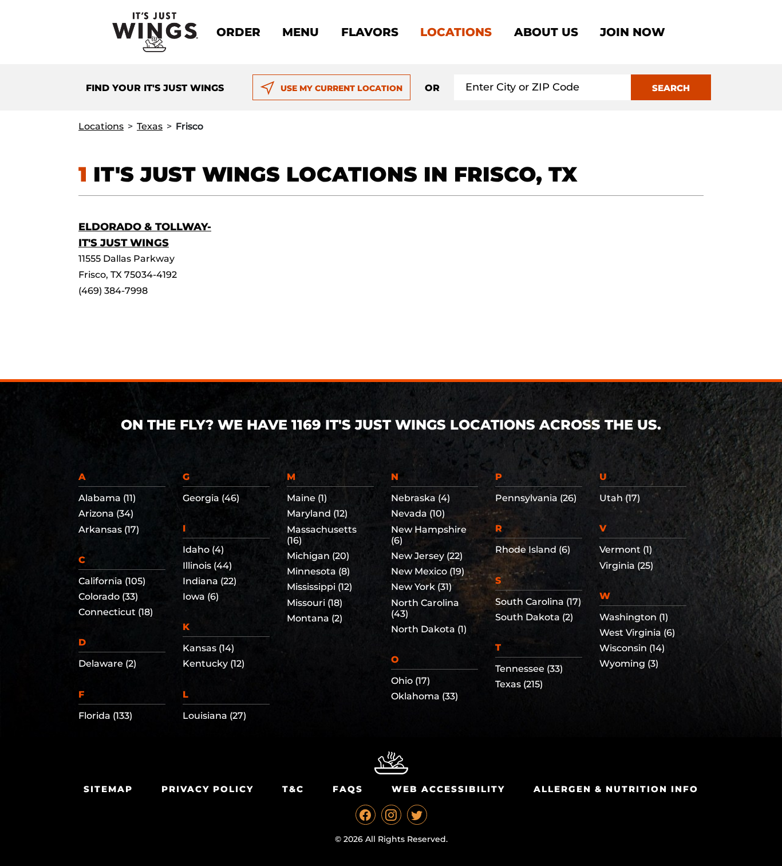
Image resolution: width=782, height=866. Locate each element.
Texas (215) (519, 684)
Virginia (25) (626, 565)
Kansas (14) (208, 648)
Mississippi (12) (319, 586)
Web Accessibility (448, 789)
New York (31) (421, 586)
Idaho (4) (203, 549)
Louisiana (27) (214, 715)
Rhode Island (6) (532, 549)
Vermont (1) (625, 549)
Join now (632, 32)
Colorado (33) (108, 596)
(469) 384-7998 (113, 290)
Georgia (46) (211, 498)
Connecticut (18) (115, 612)
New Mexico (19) (427, 571)
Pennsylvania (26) (535, 498)
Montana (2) (314, 618)
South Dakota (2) (534, 617)
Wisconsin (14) (632, 648)
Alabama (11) (107, 498)
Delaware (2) (107, 663)
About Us (546, 32)
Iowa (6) (201, 596)
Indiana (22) (209, 581)
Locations (456, 32)
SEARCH (671, 87)
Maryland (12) (317, 513)
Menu (300, 32)
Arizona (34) (105, 513)
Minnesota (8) (318, 571)
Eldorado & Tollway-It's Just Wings (144, 235)
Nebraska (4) (420, 498)
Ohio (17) (410, 680)
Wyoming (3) (628, 663)
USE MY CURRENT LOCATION (341, 88)
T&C (293, 789)
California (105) (111, 581)
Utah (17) (619, 498)
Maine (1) (307, 498)
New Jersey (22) (427, 555)
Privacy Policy (207, 789)
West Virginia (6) (637, 632)
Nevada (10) (418, 513)
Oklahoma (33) (424, 696)
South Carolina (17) (538, 601)
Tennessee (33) (529, 668)
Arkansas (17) (108, 529)
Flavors (369, 32)
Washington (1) (633, 617)
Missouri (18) (314, 602)
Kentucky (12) (213, 663)
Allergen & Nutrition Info (616, 789)
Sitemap (108, 789)
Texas (150, 126)
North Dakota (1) (429, 629)
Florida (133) (105, 715)
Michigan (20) (318, 555)
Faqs (348, 789)
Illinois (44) (207, 565)
